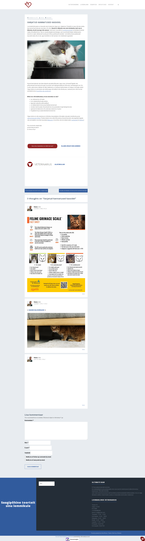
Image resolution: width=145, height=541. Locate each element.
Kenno (42, 17)
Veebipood (93, 4)
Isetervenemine (73, 4)
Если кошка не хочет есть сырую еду (36, 190)
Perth (113, 533)
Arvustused (102, 4)
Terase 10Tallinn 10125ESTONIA (96, 506)
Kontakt (111, 4)
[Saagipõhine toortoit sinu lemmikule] (28, 4)
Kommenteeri (29, 420)
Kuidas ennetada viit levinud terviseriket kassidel (73, 190)
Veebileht (27, 453)
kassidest (49, 17)
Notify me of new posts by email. (35, 460)
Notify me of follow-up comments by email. (39, 457)
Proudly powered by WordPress (99, 533)
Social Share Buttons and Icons (64, 536)
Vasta (83, 294)
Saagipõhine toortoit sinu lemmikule (18, 504)
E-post (27, 447)
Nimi (26, 442)
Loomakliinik (84, 4)
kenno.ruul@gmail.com (98, 512)
